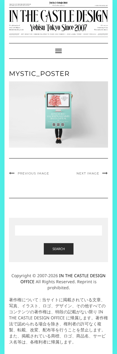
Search (58, 248)
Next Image (87, 173)
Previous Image (33, 173)
